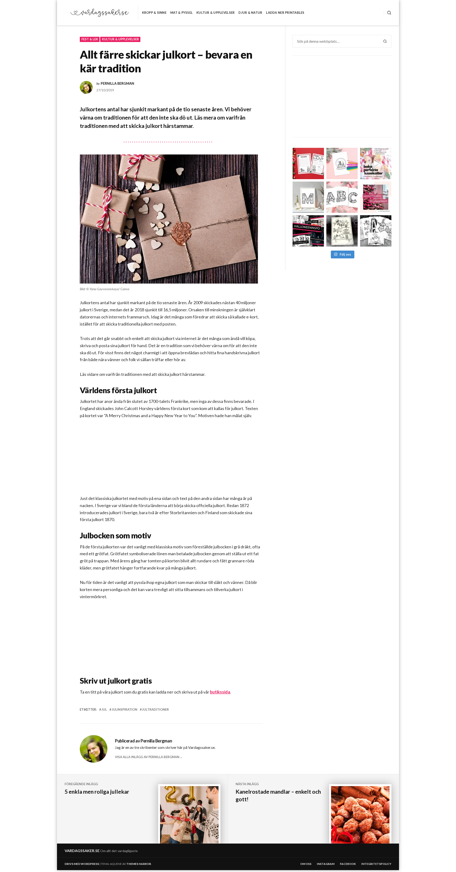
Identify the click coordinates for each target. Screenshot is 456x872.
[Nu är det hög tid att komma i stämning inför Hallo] (308, 231)
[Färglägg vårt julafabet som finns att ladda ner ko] (342, 197)
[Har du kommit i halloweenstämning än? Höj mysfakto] (375, 231)
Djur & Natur (250, 12)
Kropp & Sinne (154, 12)
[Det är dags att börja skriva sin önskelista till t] (308, 163)
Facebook (348, 864)
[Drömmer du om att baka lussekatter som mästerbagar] (375, 163)
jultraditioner (155, 709)
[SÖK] (387, 12)
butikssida (220, 692)
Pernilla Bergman (117, 83)
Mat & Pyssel (181, 12)
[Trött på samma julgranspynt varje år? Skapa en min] (375, 197)
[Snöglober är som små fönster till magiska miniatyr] (342, 163)
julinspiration (124, 709)
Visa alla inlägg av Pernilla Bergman (147, 757)
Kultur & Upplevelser (215, 12)
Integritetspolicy (376, 864)
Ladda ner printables (285, 12)
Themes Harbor (138, 864)
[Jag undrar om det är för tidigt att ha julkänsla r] (308, 197)
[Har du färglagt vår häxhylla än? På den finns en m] (342, 231)
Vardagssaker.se (82, 850)
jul (104, 709)
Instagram (325, 864)
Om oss (305, 864)
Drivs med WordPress (82, 864)
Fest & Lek (89, 39)
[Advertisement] (172, 461)
